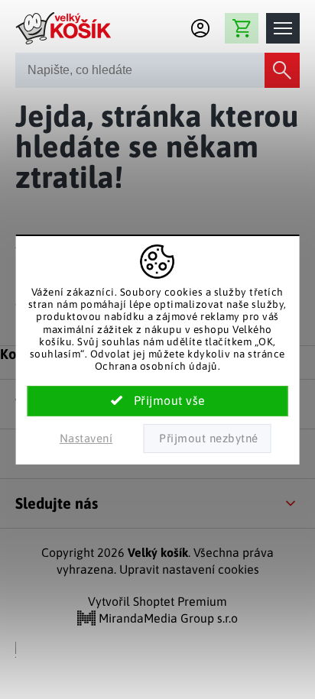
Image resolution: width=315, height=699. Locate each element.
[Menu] (283, 28)
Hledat (282, 70)
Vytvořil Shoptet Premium (157, 601)
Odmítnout (207, 438)
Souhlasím (158, 401)
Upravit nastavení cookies (189, 569)
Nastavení (86, 438)
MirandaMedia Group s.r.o (167, 618)
